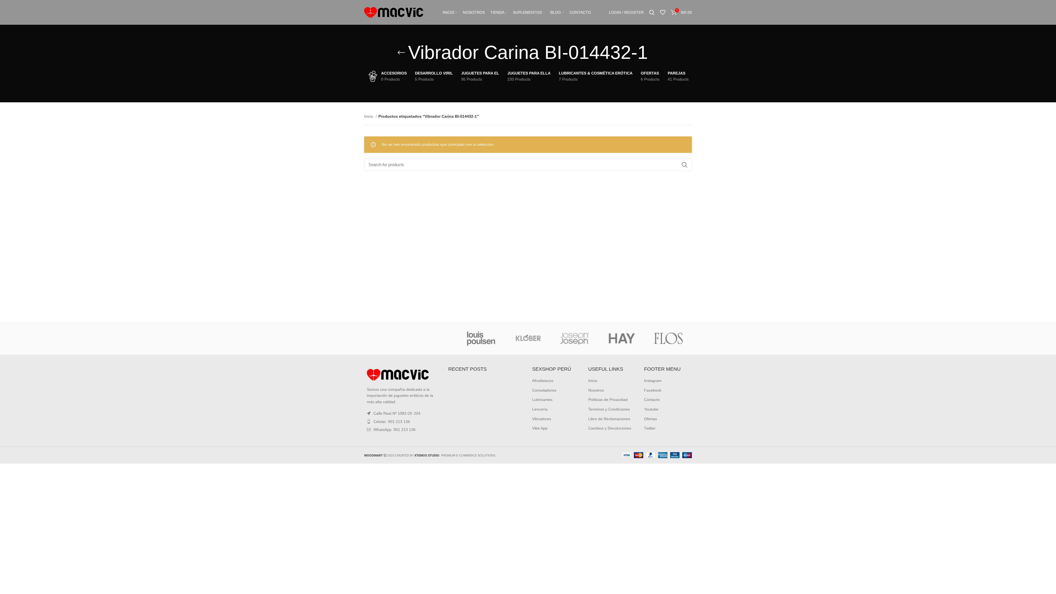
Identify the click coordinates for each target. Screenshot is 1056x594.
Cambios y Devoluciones (609, 428)
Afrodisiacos (542, 380)
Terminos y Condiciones (609, 409)
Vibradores (541, 419)
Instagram (653, 380)
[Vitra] (387, 338)
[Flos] (668, 338)
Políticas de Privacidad (608, 399)
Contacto (652, 399)
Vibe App (540, 428)
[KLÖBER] (528, 338)
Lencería (540, 409)
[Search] (652, 12)
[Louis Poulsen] (481, 338)
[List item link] (402, 422)
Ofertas (650, 419)
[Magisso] (434, 338)
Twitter (650, 428)
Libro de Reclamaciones (609, 419)
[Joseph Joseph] (574, 338)
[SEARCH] (684, 164)
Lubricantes (542, 399)
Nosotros (596, 390)
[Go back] (401, 52)
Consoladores (544, 390)
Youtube (651, 409)
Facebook (652, 390)
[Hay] (621, 338)
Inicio (369, 116)
